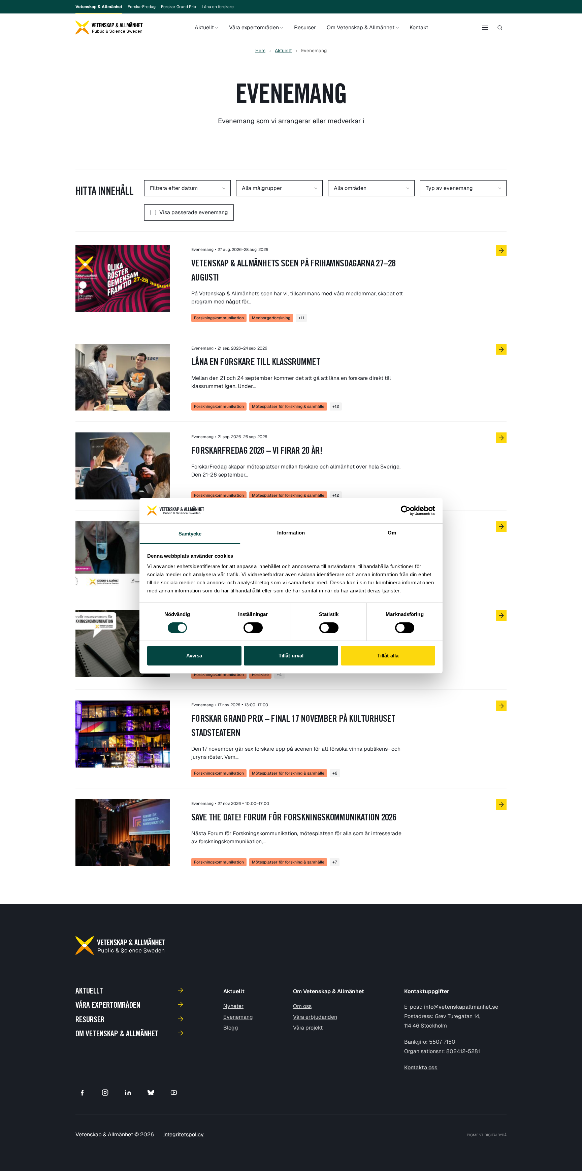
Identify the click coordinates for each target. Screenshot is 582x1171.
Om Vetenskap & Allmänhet (360, 27)
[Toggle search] (500, 27)
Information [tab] (291, 532)
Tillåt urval (291, 655)
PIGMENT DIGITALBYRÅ (487, 1135)
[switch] (253, 627)
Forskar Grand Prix (178, 6)
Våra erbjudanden (315, 1016)
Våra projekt (308, 1027)
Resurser (305, 27)
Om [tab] (392, 532)
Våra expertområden (254, 27)
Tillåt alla (387, 655)
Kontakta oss (421, 1067)
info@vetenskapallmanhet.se (461, 1006)
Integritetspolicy (183, 1134)
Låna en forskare (218, 6)
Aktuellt (204, 27)
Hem (260, 50)
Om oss (302, 1006)
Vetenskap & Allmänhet (98, 6)
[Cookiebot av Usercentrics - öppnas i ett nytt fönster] (405, 511)
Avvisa (194, 655)
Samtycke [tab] (190, 533)
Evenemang (238, 1016)
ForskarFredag (142, 6)
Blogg (230, 1027)
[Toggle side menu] (485, 27)
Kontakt (419, 27)
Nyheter (233, 1006)
